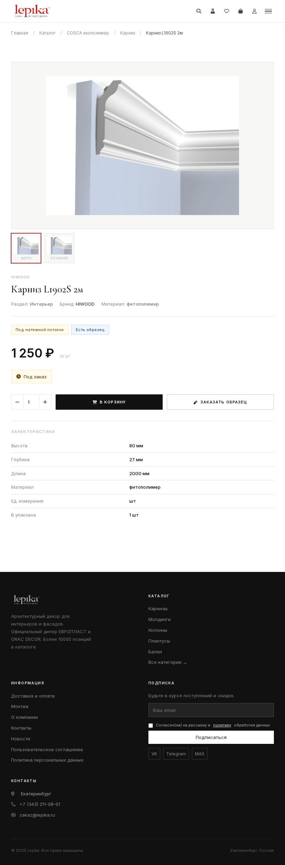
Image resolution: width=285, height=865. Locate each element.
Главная (19, 33)
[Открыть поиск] (198, 11)
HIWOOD (85, 304)
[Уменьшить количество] (17, 402)
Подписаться (211, 737)
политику (222, 725)
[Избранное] (226, 11)
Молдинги (159, 619)
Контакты (21, 728)
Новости (20, 738)
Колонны (157, 630)
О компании (24, 717)
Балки (155, 651)
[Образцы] (212, 11)
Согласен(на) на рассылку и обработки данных (213, 725)
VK (154, 753)
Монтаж (20, 706)
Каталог (47, 33)
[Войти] (254, 11)
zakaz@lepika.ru (37, 815)
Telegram (176, 753)
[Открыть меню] (268, 11)
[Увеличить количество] (45, 402)
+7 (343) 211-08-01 (39, 804)
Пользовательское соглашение (47, 749)
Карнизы (158, 608)
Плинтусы (159, 641)
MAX (199, 753)
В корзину (113, 402)
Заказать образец (224, 402)
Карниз (127, 33)
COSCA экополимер (88, 33)
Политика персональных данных (47, 760)
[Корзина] (240, 11)
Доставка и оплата (33, 696)
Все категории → (167, 662)
